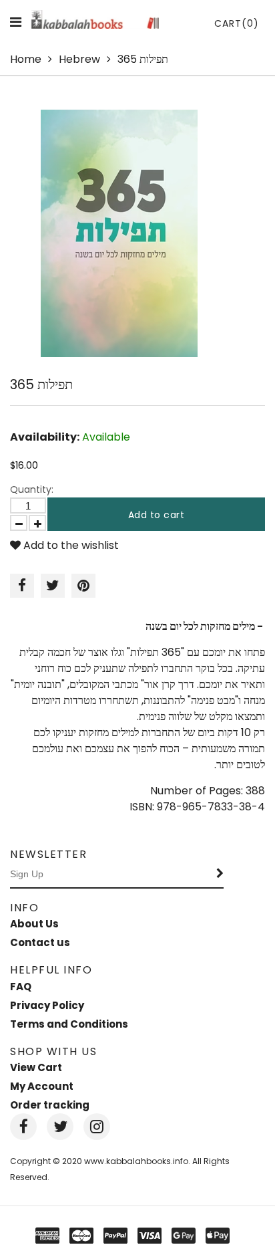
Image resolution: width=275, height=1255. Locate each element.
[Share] (22, 586)
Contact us (40, 942)
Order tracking (49, 1105)
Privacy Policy (47, 1005)
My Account (41, 1086)
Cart (236, 23)
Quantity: (31, 489)
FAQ (20, 987)
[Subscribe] (220, 875)
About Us (34, 924)
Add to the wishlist (70, 545)
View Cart (36, 1067)
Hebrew (79, 59)
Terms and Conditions (69, 1024)
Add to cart (156, 515)
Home (25, 59)
